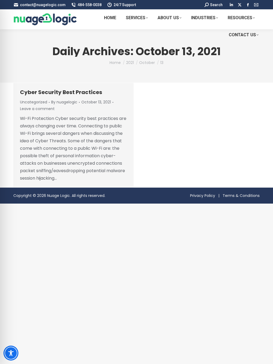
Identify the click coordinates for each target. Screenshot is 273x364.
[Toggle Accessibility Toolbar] (11, 353)
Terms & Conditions (241, 195)
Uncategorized (33, 102)
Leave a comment (37, 108)
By (64, 102)
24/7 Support (125, 5)
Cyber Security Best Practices (61, 92)
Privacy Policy (202, 195)
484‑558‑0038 (90, 5)
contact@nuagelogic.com (43, 5)
